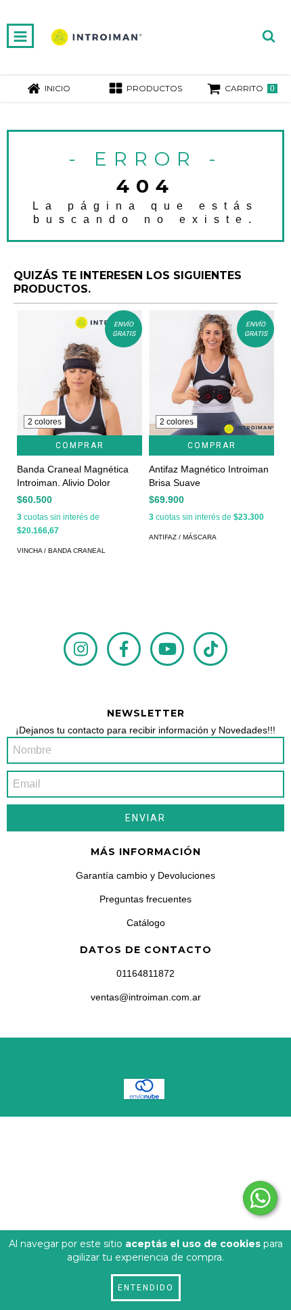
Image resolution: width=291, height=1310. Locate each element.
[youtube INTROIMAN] (167, 649)
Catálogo (146, 922)
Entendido (146, 1287)
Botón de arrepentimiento (146, 1215)
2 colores (45, 422)
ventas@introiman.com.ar (146, 997)
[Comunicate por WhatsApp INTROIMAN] (260, 1198)
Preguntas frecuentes (145, 899)
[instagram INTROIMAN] (80, 649)
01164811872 (145, 973)
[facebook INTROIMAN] (124, 649)
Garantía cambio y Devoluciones (145, 875)
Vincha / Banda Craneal (61, 550)
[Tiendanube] (146, 1140)
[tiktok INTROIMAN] (210, 649)
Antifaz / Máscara (183, 537)
